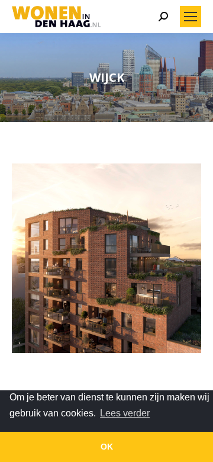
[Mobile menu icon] (190, 16)
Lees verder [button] (125, 413)
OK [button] (107, 446)
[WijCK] (106, 258)
